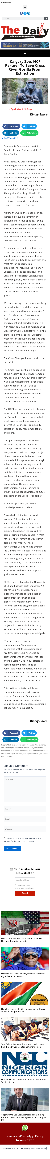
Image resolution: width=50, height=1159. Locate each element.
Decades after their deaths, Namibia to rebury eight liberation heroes (23, 975)
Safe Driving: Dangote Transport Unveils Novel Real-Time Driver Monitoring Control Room (22, 1045)
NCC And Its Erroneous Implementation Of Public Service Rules (24, 1080)
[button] (25, 7)
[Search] (46, 18)
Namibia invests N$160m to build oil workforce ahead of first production (23, 1010)
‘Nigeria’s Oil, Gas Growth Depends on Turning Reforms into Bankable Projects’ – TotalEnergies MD (23, 1117)
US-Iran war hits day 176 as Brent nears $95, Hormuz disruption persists (22, 939)
